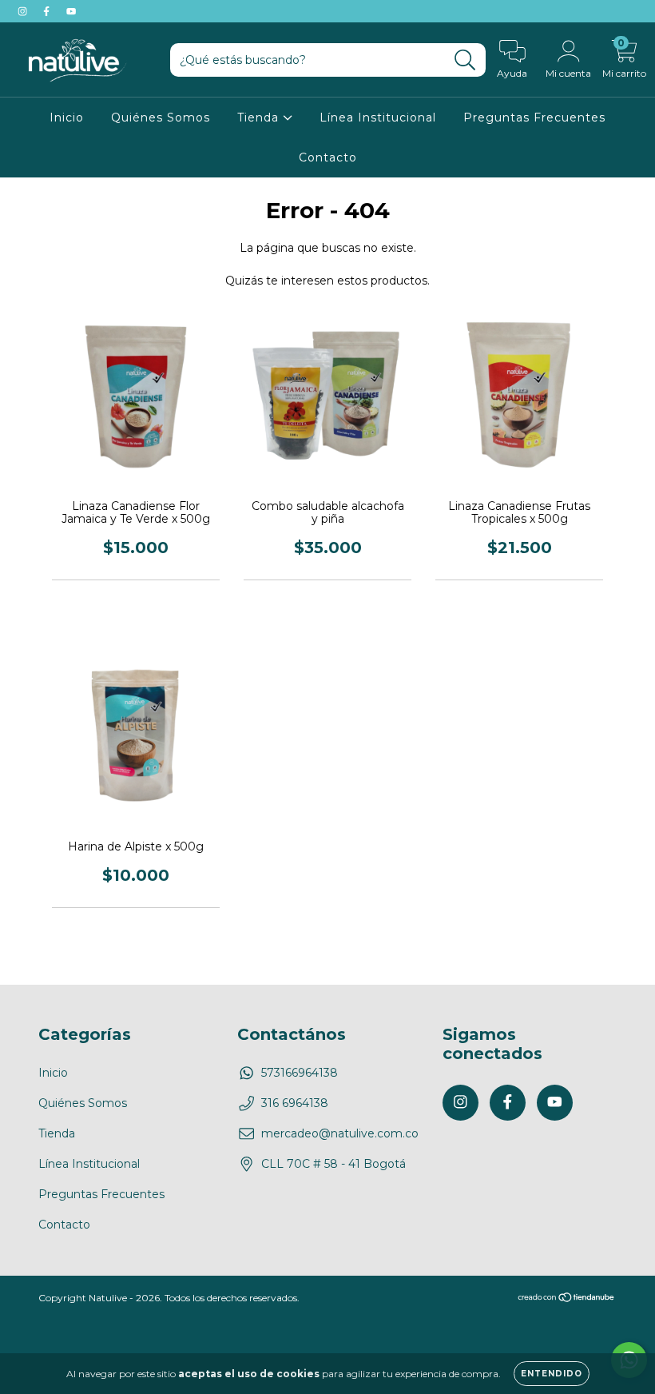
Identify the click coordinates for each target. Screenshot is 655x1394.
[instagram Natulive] (24, 11)
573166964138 (299, 1072)
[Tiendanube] (567, 1299)
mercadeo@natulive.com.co (340, 1133)
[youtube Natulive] (71, 11)
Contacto (328, 157)
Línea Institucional (378, 117)
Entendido (551, 1373)
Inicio (67, 117)
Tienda (260, 117)
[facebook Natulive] (48, 11)
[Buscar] (465, 60)
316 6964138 (294, 1103)
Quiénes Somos (160, 117)
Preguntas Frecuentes (534, 117)
